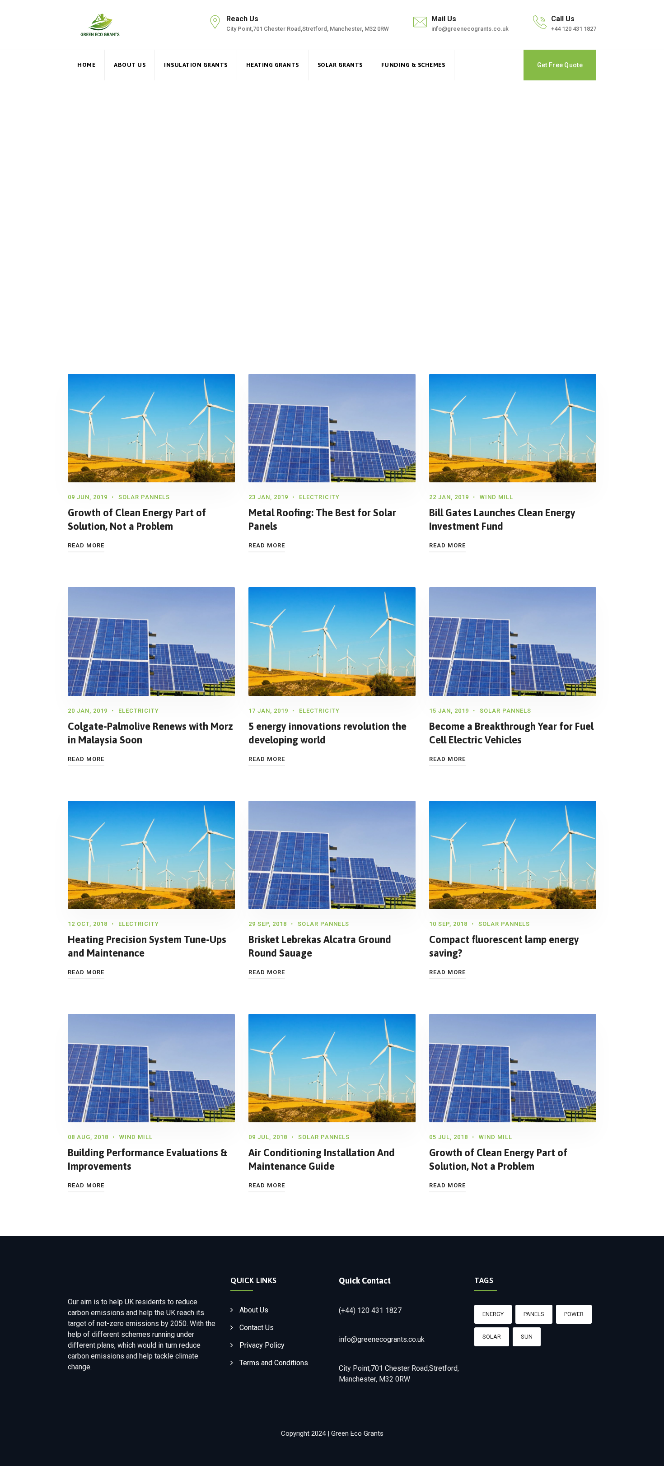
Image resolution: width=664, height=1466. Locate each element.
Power (574, 1314)
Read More (86, 545)
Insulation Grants (196, 64)
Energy (493, 1314)
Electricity (319, 497)
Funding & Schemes (413, 64)
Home (86, 64)
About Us (129, 64)
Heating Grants (272, 64)
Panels (534, 1314)
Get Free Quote (560, 65)
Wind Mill (496, 497)
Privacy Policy (262, 1345)
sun (527, 1336)
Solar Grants (340, 64)
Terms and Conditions (273, 1363)
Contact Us (256, 1327)
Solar (491, 1336)
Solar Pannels (144, 497)
